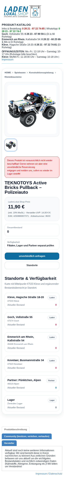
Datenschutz (55, 473)
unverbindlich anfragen (32, 256)
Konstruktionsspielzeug (41, 72)
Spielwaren (20, 72)
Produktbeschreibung (15, 429)
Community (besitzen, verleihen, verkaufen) (26, 436)
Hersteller (9, 443)
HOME (8, 72)
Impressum (7, 59)
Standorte (32, 265)
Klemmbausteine (13, 77)
